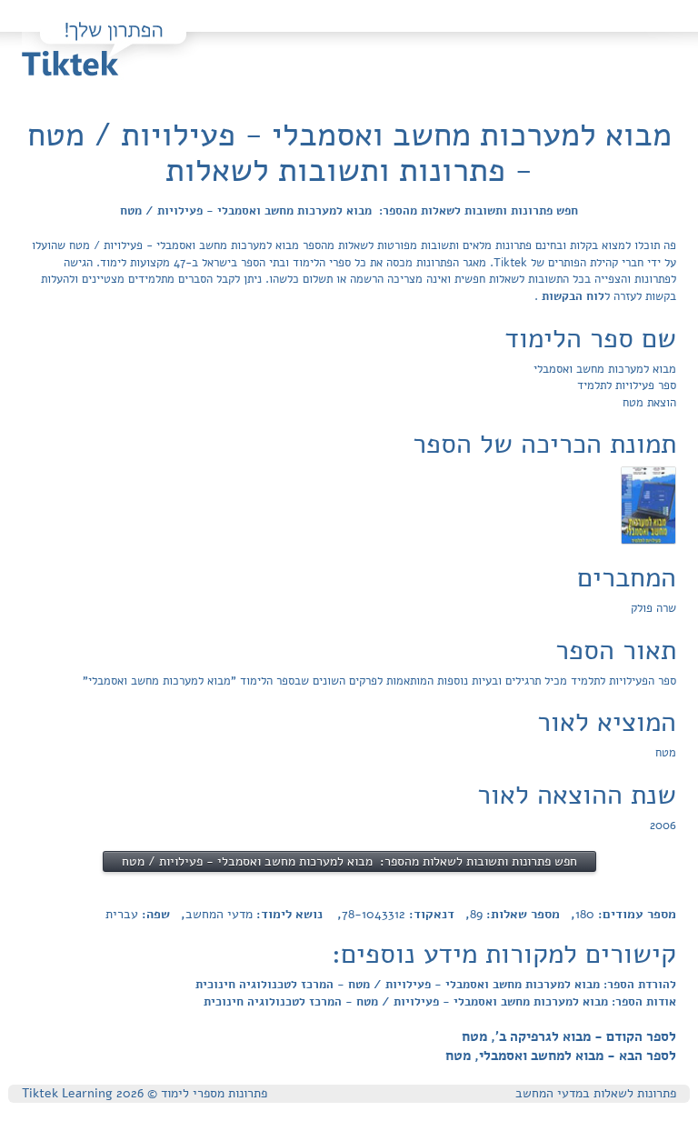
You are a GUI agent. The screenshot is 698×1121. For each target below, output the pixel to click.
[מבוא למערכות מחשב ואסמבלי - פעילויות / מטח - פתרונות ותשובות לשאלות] (648, 505)
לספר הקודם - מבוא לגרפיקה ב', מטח (569, 1036)
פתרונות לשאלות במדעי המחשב (595, 1093)
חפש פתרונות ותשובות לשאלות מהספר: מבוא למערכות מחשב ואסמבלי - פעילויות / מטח (349, 211)
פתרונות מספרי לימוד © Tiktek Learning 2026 (144, 1093)
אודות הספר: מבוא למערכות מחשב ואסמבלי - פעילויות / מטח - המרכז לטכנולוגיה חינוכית (440, 1002)
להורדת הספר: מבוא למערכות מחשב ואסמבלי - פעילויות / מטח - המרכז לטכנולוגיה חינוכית (435, 984)
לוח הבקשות (571, 296)
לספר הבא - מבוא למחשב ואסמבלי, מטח (560, 1055)
